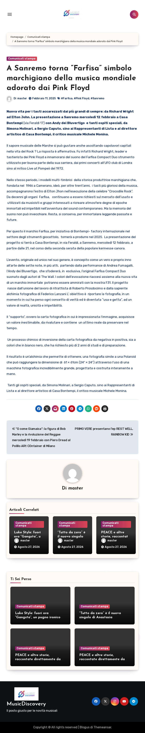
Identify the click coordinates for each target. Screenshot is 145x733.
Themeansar (102, 727)
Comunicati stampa (21, 58)
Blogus (84, 727)
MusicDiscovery (26, 704)
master (22, 98)
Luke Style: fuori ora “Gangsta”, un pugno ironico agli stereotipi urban (37, 617)
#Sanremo (97, 98)
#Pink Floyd (81, 98)
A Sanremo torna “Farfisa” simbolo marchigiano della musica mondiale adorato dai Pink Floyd (71, 78)
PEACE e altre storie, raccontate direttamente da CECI (38, 659)
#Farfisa (66, 98)
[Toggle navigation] (10, 14)
